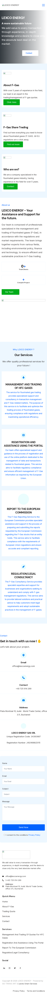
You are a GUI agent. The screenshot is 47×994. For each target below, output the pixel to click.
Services (6, 916)
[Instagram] (9, 968)
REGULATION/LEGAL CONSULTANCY (23, 575)
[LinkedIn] (4, 968)
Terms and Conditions (36, 991)
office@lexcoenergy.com (15, 876)
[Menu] (43, 5)
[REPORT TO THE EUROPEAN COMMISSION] (23, 499)
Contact (5, 921)
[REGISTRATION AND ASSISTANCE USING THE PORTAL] (23, 435)
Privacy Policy (34, 835)
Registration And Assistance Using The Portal (22, 943)
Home (5, 901)
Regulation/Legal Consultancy (15, 952)
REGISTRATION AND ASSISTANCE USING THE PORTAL (23, 443)
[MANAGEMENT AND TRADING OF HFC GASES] (23, 377)
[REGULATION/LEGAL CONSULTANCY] (23, 566)
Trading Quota (8, 911)
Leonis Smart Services (28, 984)
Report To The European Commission (19, 948)
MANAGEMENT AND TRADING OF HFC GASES (23, 386)
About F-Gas (8, 906)
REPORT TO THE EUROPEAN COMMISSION (23, 510)
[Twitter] (15, 968)
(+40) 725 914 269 (13, 880)
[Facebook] (20, 968)
